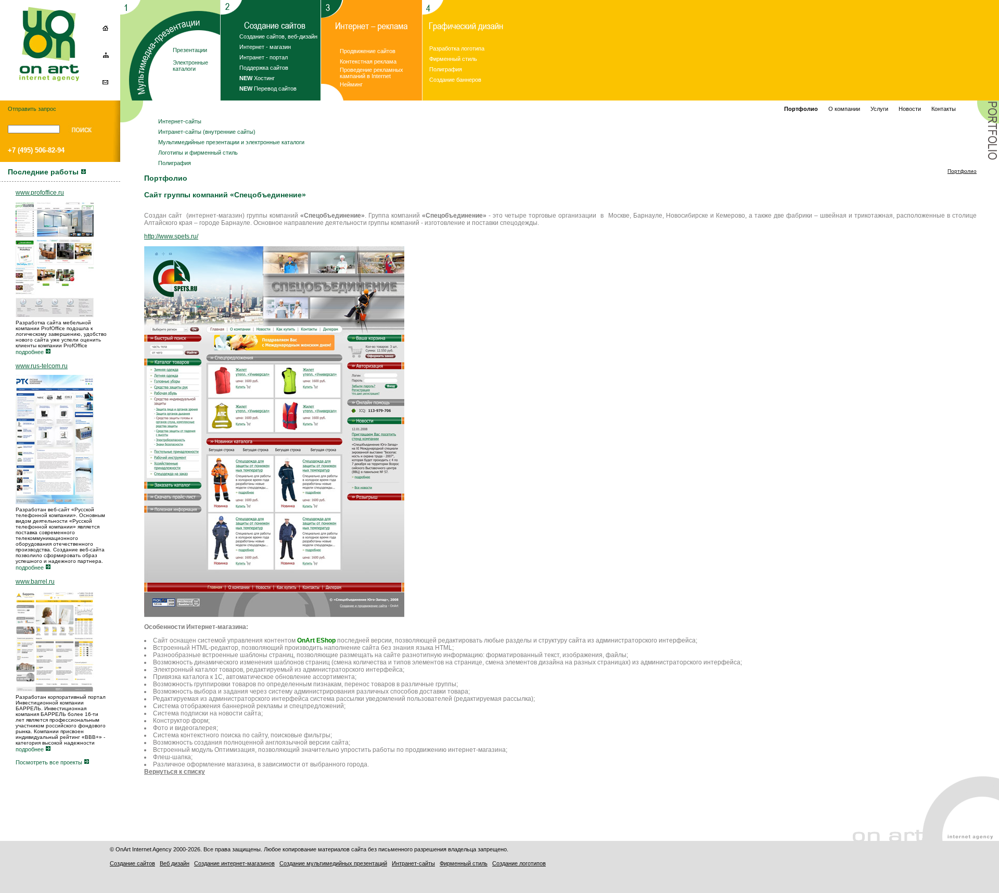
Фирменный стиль (453, 59)
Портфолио (962, 171)
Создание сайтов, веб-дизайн (278, 36)
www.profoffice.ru (40, 192)
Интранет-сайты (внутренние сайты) (206, 132)
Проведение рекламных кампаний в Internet (371, 73)
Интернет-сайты (179, 121)
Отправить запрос (32, 109)
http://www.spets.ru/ (171, 236)
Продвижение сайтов (367, 51)
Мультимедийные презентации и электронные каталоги (231, 142)
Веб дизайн (174, 863)
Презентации (190, 50)
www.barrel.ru (35, 581)
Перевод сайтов (268, 88)
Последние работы (44, 172)
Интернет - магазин (265, 47)
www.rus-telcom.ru (42, 366)
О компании (844, 109)
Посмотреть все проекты (50, 762)
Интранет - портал (263, 57)
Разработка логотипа (456, 48)
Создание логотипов (519, 863)
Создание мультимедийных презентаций (333, 863)
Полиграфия (445, 69)
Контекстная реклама (368, 61)
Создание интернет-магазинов (234, 863)
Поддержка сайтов (263, 68)
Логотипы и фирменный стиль (198, 152)
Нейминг (351, 84)
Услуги (879, 109)
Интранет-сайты (413, 863)
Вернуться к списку (174, 771)
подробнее (30, 352)
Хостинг (257, 78)
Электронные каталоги (190, 65)
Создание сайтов (132, 863)
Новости (910, 109)
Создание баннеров (455, 80)
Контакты (943, 109)
